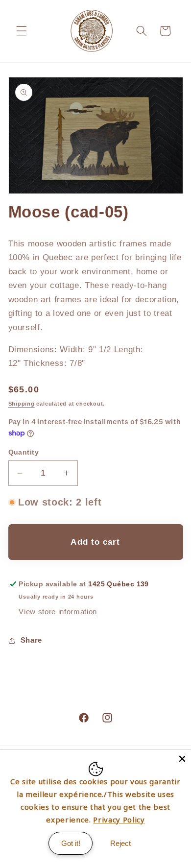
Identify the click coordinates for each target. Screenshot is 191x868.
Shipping (21, 404)
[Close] (182, 759)
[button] (21, 31)
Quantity (23, 452)
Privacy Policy (118, 819)
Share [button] (31, 640)
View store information (58, 611)
